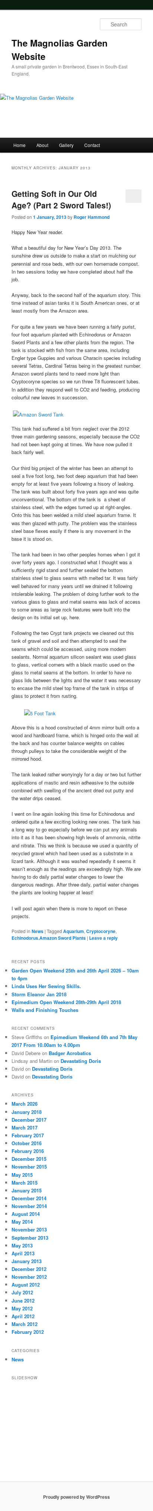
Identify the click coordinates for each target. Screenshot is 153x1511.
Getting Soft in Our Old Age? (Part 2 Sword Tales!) (61, 199)
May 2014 (22, 1221)
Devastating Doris (81, 1060)
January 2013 (27, 1261)
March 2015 (25, 1182)
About (42, 145)
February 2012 (28, 1331)
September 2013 (30, 1237)
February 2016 (28, 1150)
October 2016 (27, 1143)
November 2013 (29, 1229)
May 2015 (22, 1174)
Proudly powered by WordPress (76, 1497)
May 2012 (22, 1308)
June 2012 (23, 1300)
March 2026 (25, 1103)
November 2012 (29, 1276)
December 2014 (29, 1198)
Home (19, 145)
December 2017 (29, 1119)
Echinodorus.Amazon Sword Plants (49, 938)
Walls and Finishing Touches (45, 1009)
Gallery (66, 145)
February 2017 (28, 1135)
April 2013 (23, 1253)
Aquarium (73, 931)
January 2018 (27, 1111)
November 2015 (29, 1166)
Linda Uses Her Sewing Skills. (46, 986)
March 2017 (25, 1127)
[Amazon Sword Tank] (71, 414)
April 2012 (23, 1316)
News (37, 931)
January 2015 (27, 1190)
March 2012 (25, 1324)
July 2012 (22, 1292)
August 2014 (26, 1213)
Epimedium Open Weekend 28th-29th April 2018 (66, 1002)
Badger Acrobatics (70, 1053)
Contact (92, 145)
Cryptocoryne (100, 931)
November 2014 (29, 1206)
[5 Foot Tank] (82, 713)
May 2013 (22, 1245)
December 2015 (29, 1158)
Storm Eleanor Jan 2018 (39, 994)
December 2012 (29, 1268)
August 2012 (26, 1284)
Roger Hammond (92, 217)
